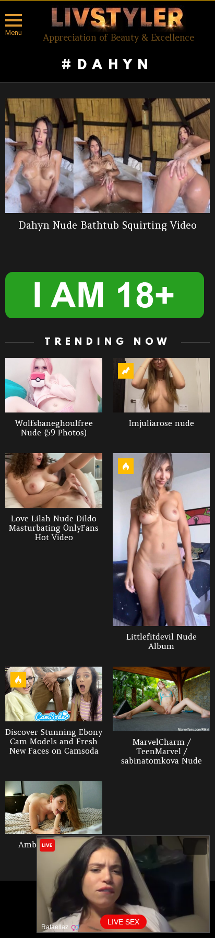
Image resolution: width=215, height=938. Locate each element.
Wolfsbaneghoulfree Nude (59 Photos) (54, 427)
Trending (126, 371)
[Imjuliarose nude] (161, 385)
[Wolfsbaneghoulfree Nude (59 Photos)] (53, 385)
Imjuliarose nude (161, 423)
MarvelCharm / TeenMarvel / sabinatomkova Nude (161, 751)
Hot (126, 466)
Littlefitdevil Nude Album (161, 641)
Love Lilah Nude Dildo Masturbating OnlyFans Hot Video (54, 528)
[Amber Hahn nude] (53, 807)
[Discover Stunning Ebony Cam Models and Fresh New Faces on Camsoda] (53, 694)
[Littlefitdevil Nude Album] (161, 539)
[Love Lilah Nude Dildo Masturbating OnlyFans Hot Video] (53, 480)
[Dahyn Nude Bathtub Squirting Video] (107, 155)
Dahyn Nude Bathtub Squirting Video (107, 225)
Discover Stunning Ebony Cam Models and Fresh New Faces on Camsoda (53, 741)
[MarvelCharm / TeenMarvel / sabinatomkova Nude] (161, 699)
